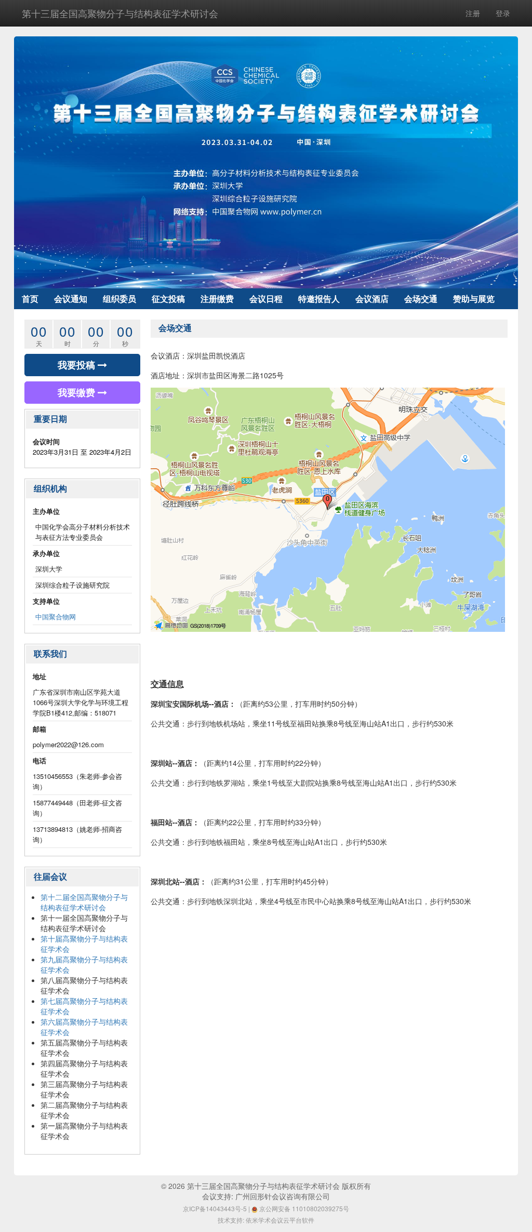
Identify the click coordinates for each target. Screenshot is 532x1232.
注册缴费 (217, 298)
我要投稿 (78, 365)
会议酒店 (372, 298)
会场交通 (420, 298)
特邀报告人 (319, 298)
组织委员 (119, 298)
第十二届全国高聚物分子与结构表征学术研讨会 (84, 902)
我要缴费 (78, 392)
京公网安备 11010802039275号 (303, 1208)
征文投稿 (168, 298)
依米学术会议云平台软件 (280, 1219)
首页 (30, 298)
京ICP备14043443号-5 (215, 1208)
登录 (503, 13)
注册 (473, 13)
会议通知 (70, 298)
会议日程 (266, 298)
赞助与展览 (474, 298)
